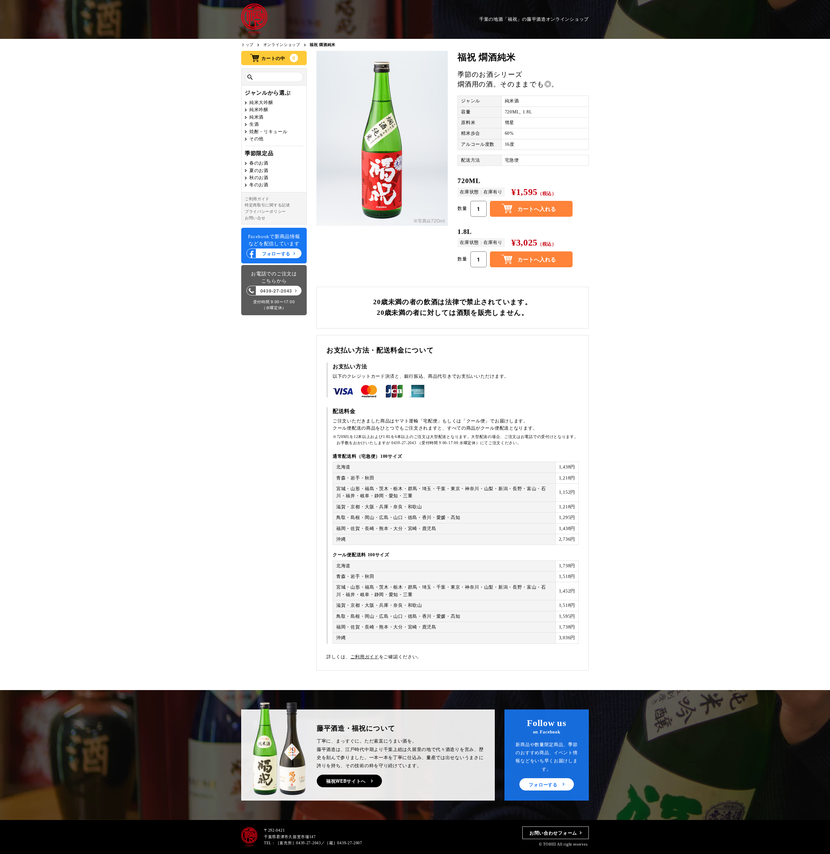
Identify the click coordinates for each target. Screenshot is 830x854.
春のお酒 (258, 163)
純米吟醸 (258, 110)
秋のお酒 (258, 177)
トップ (247, 44)
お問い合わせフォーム (553, 832)
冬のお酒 (258, 185)
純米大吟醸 (261, 102)
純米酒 (256, 117)
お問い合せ (255, 218)
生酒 (254, 124)
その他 (256, 138)
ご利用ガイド (257, 199)
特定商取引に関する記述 (267, 205)
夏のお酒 (258, 170)
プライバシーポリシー (265, 211)
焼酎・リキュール (268, 131)
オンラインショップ (281, 44)
